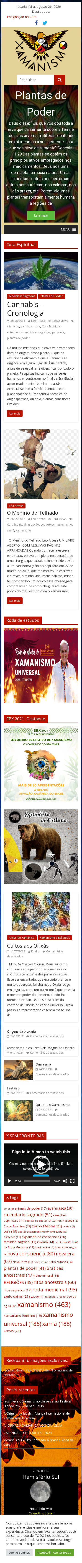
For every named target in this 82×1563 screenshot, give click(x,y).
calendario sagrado (28, 1215)
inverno (45, 1242)
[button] (65, 229)
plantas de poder (18, 338)
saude (37, 1297)
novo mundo (45, 1262)
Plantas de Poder (52, 296)
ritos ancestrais (54, 1282)
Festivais (13, 1088)
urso (61, 1296)
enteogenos (15, 332)
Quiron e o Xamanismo (53, 1104)
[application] (41, 1164)
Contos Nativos (65, 1220)
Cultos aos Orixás (28, 945)
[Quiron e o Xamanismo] (18, 1102)
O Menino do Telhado (32, 512)
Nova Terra (23, 1262)
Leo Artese (38, 321)
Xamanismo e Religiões (55, 938)
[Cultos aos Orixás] (41, 894)
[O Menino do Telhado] (41, 432)
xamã (10, 530)
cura (37, 326)
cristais (69, 1226)
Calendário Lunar (41, 1513)
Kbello (35, 951)
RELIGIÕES (18, 1282)
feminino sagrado (20, 1242)
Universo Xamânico (21, 938)
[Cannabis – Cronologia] (41, 254)
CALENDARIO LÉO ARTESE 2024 (28, 1433)
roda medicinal (54, 1289)
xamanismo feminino (23, 1315)
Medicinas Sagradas (22, 296)
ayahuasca (60, 1208)
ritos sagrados (17, 1290)
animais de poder (31, 1208)
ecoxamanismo (38, 1231)
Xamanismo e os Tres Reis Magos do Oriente (40, 1048)
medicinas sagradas (37, 332)
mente (61, 1247)
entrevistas (58, 1231)
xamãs (12, 1330)
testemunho (64, 524)
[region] (41, 154)
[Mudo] (65, 1181)
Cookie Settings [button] (19, 1552)
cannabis (27, 326)
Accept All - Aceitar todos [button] (54, 1552)
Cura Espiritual (51, 326)
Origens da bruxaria (21, 1031)
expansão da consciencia (44, 1236)
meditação (44, 1247)
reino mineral (46, 1275)
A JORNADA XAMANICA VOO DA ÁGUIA (33, 1425)
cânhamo (13, 326)
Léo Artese (16, 506)
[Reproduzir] (9, 1181)
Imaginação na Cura (21, 17)
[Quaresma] (18, 1062)
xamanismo (23, 530)
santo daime (17, 1296)
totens (50, 1296)
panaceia (58, 332)
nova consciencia (31, 1253)
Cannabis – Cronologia (25, 308)
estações (12, 1237)
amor (9, 1208)
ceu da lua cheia (38, 1220)
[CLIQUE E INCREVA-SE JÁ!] (41, 667)
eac (22, 1231)
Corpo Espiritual (17, 1226)
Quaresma (43, 1064)
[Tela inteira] (72, 1181)
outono (64, 1262)
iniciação (33, 524)
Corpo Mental (47, 1226)
